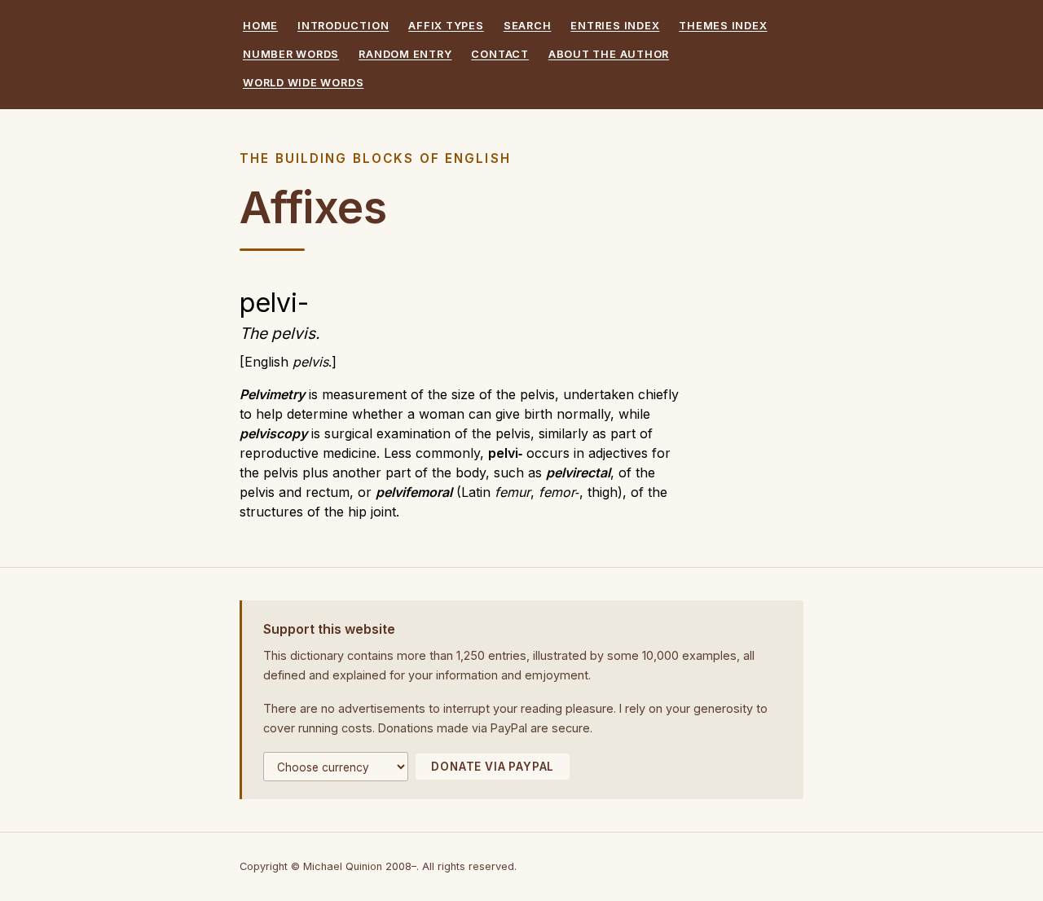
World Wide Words (303, 83)
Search (528, 26)
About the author (608, 54)
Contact (499, 54)
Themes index (723, 26)
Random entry (405, 54)
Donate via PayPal (492, 766)
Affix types (445, 26)
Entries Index (614, 26)
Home (260, 26)
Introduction (343, 26)
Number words (291, 54)
